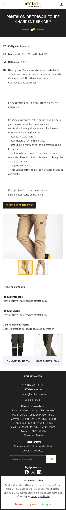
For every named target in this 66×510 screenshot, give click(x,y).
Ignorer (33, 504)
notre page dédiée (40, 496)
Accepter (47, 504)
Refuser (18, 504)
